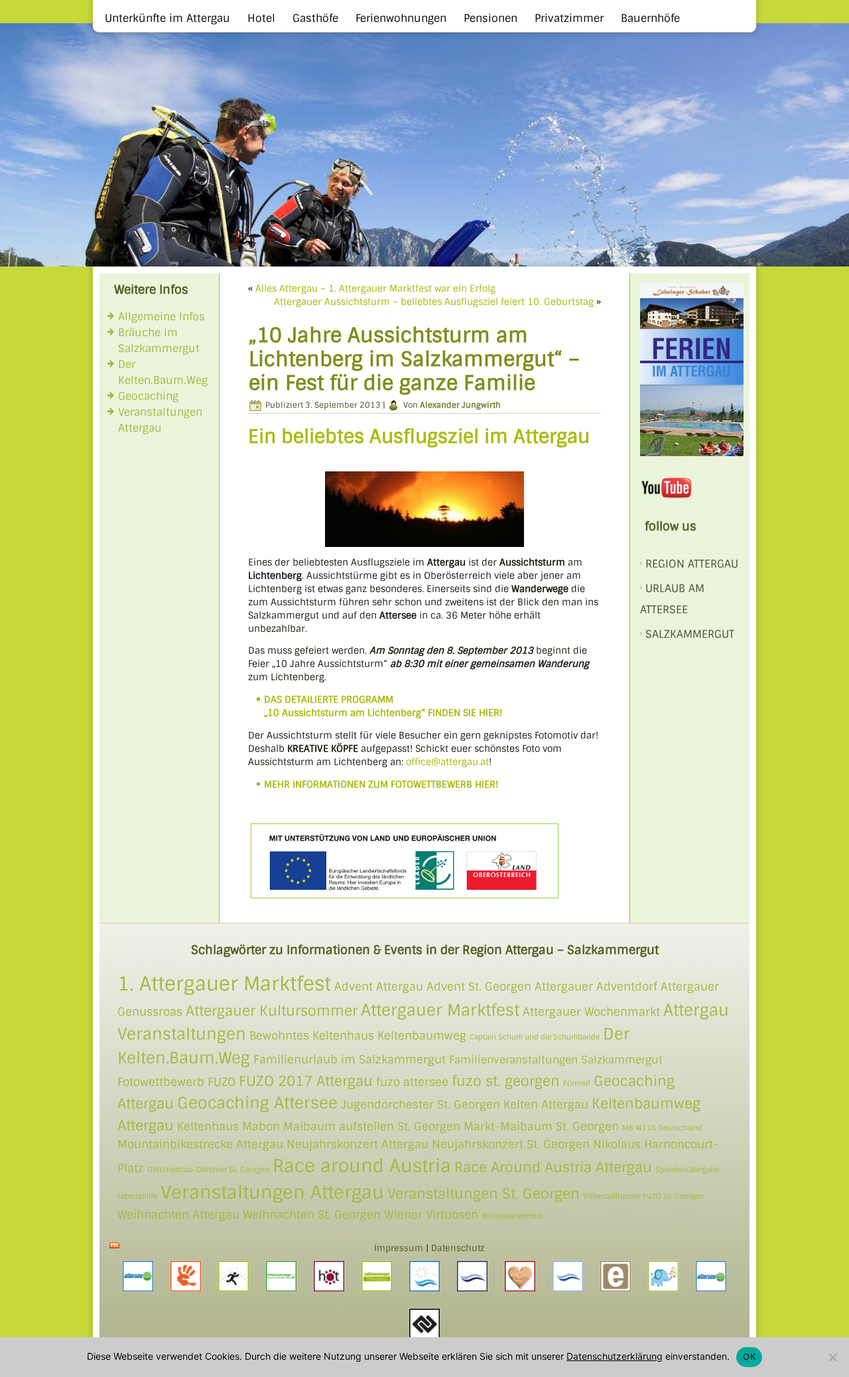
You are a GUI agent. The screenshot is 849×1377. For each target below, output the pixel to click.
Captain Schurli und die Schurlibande (535, 1037)
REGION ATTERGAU (691, 564)
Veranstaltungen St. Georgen (483, 1194)
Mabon (261, 1126)
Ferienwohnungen (401, 18)
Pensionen (490, 18)
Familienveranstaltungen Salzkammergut (556, 1060)
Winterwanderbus (512, 1216)
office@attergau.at (447, 762)
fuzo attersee (412, 1082)
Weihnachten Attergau (178, 1214)
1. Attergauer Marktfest (224, 983)
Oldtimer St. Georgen (232, 1169)
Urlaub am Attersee (672, 599)
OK (749, 1356)
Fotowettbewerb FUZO (176, 1082)
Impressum (398, 1248)
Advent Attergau (378, 986)
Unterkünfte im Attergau (167, 18)
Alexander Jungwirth (460, 405)
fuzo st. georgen (506, 1081)
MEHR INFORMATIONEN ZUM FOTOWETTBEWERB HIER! (381, 784)
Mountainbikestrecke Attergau (200, 1144)
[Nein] (832, 1357)
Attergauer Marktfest (440, 1010)
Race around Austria (362, 1165)
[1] (11, 255)
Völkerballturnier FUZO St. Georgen (643, 1196)
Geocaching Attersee (257, 1103)
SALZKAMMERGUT (689, 634)
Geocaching (148, 396)
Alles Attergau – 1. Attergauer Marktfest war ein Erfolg (375, 288)
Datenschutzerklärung (614, 1356)
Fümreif (576, 1083)
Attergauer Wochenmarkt (591, 1011)
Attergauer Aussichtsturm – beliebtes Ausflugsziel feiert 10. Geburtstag (434, 302)
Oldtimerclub (170, 1169)
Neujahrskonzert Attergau (357, 1144)
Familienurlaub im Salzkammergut (349, 1059)
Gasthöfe (315, 18)
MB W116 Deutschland (662, 1127)
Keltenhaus (208, 1126)
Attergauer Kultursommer (272, 1011)
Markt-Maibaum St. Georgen (541, 1126)
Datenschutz (458, 1248)
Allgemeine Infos (161, 317)
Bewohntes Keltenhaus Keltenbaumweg (357, 1035)
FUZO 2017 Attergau (306, 1081)
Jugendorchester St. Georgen (420, 1104)
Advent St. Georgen (478, 986)
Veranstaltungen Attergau (272, 1192)
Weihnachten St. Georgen (312, 1214)
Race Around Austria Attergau (553, 1167)
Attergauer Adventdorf (596, 986)
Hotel (261, 18)
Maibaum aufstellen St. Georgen (371, 1126)
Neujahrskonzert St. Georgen (511, 1144)
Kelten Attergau (545, 1104)
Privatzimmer (569, 18)
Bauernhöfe (650, 18)
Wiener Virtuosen (431, 1214)
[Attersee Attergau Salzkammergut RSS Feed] (114, 1245)
